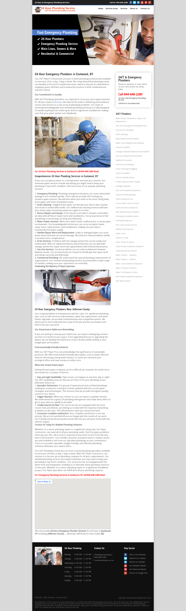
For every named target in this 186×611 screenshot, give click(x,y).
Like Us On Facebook (137, 555)
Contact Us (145, 9)
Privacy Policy (61, 598)
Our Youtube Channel (137, 566)
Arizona (58, 102)
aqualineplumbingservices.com (104, 560)
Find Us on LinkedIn (137, 562)
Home (100, 9)
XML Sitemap (49, 598)
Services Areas (112, 9)
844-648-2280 (122, 3)
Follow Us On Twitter (137, 558)
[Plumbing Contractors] (55, 12)
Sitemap (38, 598)
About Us (134, 9)
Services (123, 9)
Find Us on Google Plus (138, 573)
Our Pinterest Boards (137, 569)
